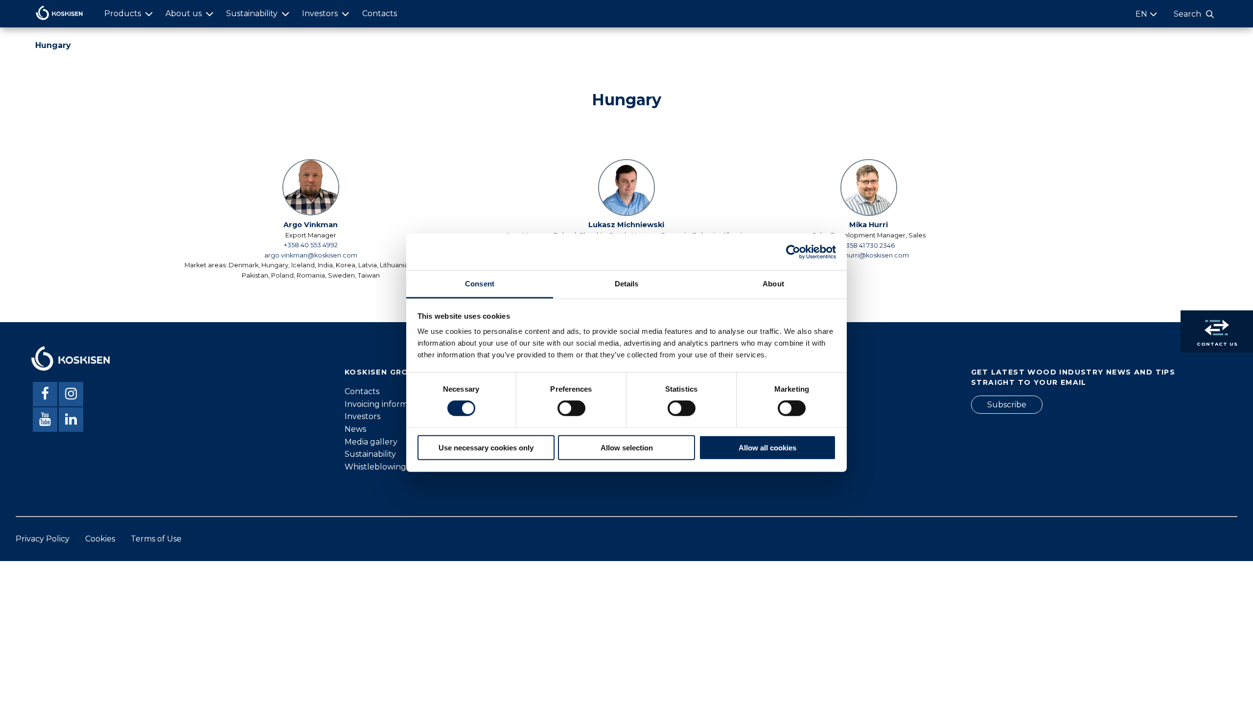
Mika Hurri (868, 224)
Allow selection (627, 448)
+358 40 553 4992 (311, 245)
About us (183, 13)
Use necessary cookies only (486, 448)
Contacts (379, 13)
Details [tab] (627, 284)
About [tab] (773, 284)
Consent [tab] (479, 284)
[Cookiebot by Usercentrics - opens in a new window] (793, 251)
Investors (320, 13)
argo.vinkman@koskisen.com (310, 255)
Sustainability (252, 13)
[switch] (571, 408)
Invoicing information (386, 404)
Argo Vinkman (310, 224)
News (355, 429)
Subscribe (1006, 404)
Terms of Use (156, 538)
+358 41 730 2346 (868, 245)
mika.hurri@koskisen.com (868, 255)
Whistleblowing (375, 466)
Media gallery (371, 441)
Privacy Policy (43, 538)
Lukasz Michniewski (626, 224)
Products (122, 13)
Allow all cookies (767, 448)
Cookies (100, 538)
